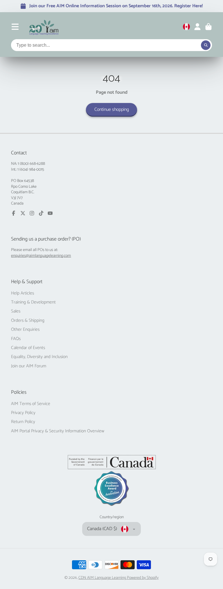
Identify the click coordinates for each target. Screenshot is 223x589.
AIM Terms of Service (30, 404)
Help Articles (22, 293)
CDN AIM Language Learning (102, 577)
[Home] (44, 26)
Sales (15, 311)
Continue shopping (111, 109)
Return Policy (23, 422)
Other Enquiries (25, 329)
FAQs (16, 339)
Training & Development (33, 302)
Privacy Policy (23, 413)
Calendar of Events (28, 348)
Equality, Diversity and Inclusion (39, 357)
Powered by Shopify (143, 577)
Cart (208, 26)
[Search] (206, 45)
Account (197, 26)
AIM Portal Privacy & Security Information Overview (57, 431)
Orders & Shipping (27, 320)
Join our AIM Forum (28, 366)
